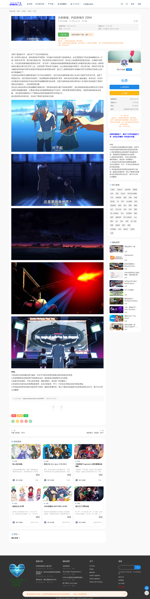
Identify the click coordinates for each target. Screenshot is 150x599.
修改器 (118, 225)
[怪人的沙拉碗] (26, 451)
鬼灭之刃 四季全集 (82, 506)
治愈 (25, 415)
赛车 (123, 225)
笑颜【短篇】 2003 (18, 433)
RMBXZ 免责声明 (94, 575)
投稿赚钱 (62, 4)
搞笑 (125, 197)
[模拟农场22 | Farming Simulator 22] (116, 301)
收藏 (125, 93)
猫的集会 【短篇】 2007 (95, 433)
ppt (117, 221)
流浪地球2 (66, 566)
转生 (121, 221)
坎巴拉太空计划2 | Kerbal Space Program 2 (130, 283)
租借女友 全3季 (18, 506)
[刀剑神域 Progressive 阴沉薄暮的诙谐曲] (89, 451)
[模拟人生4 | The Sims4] (116, 318)
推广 (137, 21)
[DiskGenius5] (116, 257)
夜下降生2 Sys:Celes (70, 583)
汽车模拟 (113, 229)
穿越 (135, 197)
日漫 (85, 21)
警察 (135, 209)
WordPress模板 (132, 193)
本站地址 (122, 587)
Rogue (123, 193)
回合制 (112, 201)
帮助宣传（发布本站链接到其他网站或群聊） (48, 572)
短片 (111, 209)
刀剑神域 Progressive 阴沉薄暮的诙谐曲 (88, 465)
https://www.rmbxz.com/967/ (33, 398)
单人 (122, 213)
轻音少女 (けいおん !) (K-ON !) (55, 464)
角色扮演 (113, 205)
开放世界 (118, 197)
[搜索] (127, 4)
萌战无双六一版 (129, 246)
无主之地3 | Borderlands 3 (72, 572)
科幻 (136, 201)
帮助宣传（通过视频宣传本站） (46, 579)
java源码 (129, 201)
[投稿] (122, 4)
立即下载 (63, 35)
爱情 (130, 205)
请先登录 (125, 87)
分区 (119, 229)
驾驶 (129, 225)
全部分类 (40, 4)
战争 (13, 415)
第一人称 (133, 221)
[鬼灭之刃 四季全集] (89, 493)
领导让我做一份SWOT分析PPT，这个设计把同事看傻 (131, 327)
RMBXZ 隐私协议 (94, 579)
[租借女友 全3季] (26, 493)
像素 (135, 205)
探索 (111, 225)
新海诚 (20, 415)
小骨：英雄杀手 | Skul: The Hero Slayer (130, 309)
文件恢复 (129, 213)
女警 (127, 221)
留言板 (91, 569)
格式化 (126, 229)
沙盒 (125, 209)
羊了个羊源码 (129, 290)
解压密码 (92, 572)
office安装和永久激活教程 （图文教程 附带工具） (131, 275)
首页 (30, 4)
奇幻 (125, 205)
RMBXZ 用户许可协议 (95, 582)
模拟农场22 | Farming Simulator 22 (130, 301)
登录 (90, 34)
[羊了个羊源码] (116, 292)
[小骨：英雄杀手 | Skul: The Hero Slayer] (116, 309)
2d (118, 201)
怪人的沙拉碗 (17, 464)
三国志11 (119, 189)
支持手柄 (127, 189)
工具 (111, 197)
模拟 (135, 213)
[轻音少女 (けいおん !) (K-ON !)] (57, 451)
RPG (122, 201)
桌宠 (130, 197)
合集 (111, 233)
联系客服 (121, 580)
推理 (111, 217)
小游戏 (132, 229)
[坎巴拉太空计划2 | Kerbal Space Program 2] (116, 283)
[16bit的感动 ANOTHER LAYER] (57, 493)
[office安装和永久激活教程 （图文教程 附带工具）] (116, 274)
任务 (51, 4)
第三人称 (118, 209)
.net (135, 217)
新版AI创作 (89, 4)
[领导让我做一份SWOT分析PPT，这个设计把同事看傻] (116, 327)
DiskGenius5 (128, 255)
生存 (130, 209)
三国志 (112, 189)
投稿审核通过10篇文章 (44, 566)
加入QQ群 (121, 583)
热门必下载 (15, 4)
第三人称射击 (128, 217)
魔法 (111, 221)
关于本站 (92, 566)
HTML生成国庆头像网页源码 (72, 577)
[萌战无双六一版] (116, 248)
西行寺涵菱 (63, 21)
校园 (119, 205)
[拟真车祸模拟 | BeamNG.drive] (116, 266)
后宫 (111, 193)
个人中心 (75, 4)
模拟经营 (118, 217)
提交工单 (121, 577)
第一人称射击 (114, 213)
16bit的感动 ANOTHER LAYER (55, 506)
